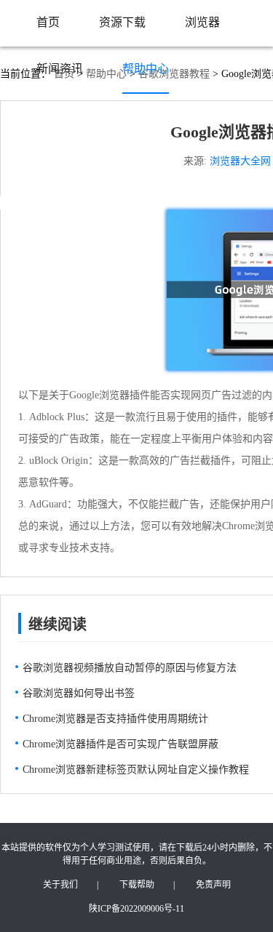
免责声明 (213, 885)
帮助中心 (145, 69)
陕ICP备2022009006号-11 (136, 909)
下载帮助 (136, 885)
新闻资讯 (59, 69)
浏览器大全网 (240, 161)
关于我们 (60, 885)
